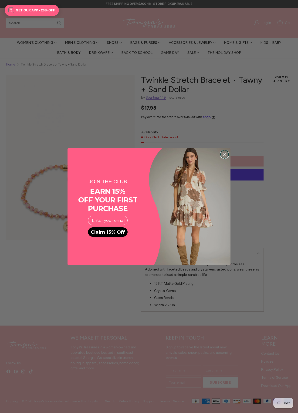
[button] (32, 10)
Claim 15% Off (108, 232)
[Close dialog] (224, 154)
